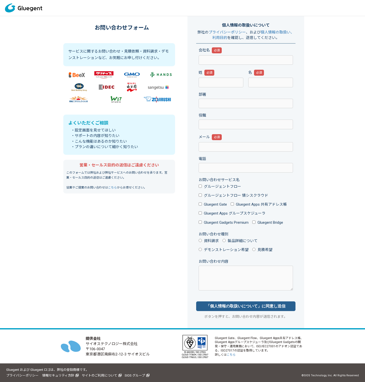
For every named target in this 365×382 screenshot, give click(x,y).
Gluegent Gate (215, 204)
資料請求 (211, 241)
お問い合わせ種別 (213, 234)
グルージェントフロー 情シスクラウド (236, 195)
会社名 (204, 50)
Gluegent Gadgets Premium (226, 222)
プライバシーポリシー (227, 32)
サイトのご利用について (99, 375)
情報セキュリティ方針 (58, 375)
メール (204, 137)
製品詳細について (242, 241)
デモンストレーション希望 (226, 250)
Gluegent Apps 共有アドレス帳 (261, 204)
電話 (202, 159)
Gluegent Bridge (270, 222)
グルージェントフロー (222, 186)
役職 (202, 115)
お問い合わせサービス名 (219, 180)
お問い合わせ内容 (213, 261)
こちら (112, 187)
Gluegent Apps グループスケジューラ (234, 213)
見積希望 (264, 250)
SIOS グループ (135, 375)
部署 (202, 94)
